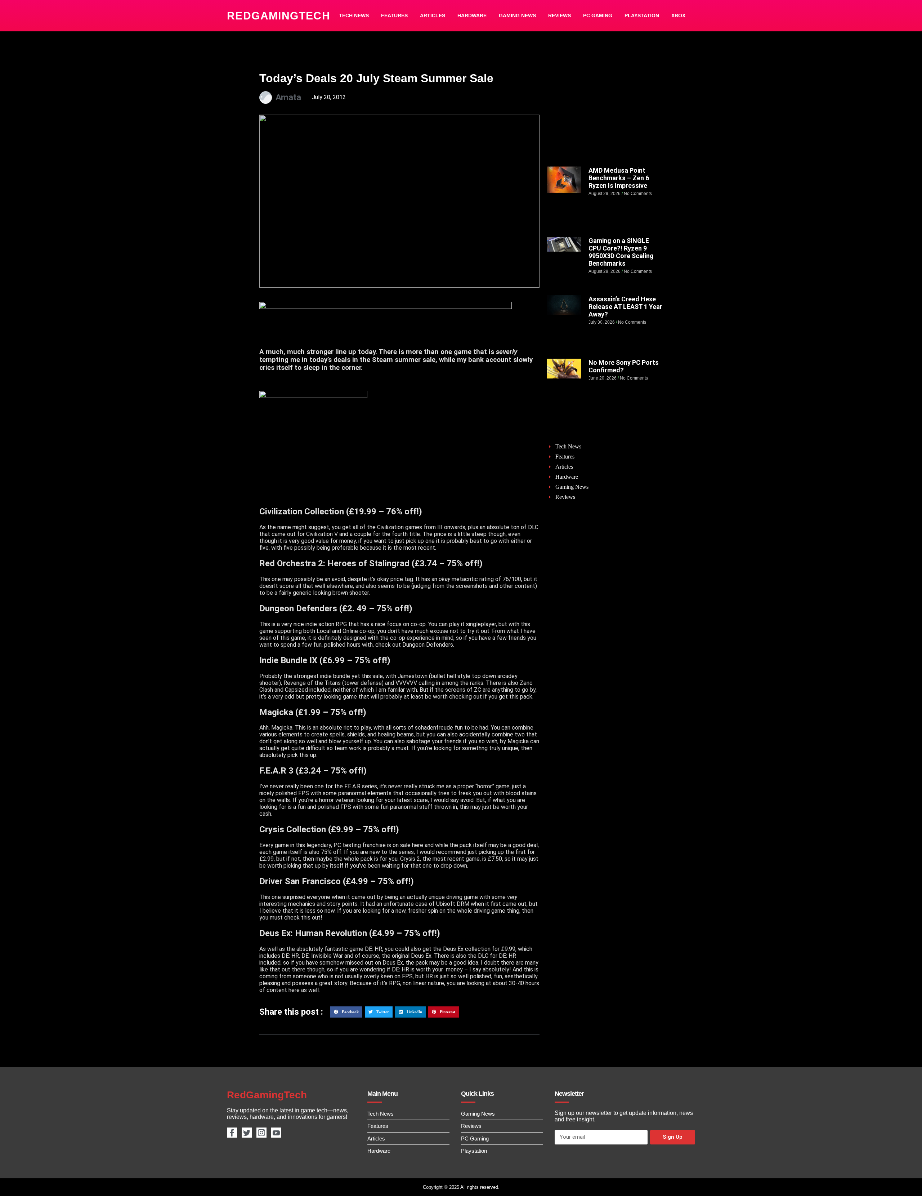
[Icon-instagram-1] (261, 1133)
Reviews (559, 15)
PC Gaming (597, 15)
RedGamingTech (278, 16)
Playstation (642, 15)
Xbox (678, 15)
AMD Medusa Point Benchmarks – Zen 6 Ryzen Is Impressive (618, 178)
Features (394, 15)
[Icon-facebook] (232, 1133)
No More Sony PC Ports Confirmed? (623, 366)
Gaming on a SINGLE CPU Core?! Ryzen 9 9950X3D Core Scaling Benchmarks (621, 252)
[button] (346, 1012)
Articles (432, 15)
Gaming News (517, 15)
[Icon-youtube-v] (276, 1133)
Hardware (472, 15)
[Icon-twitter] (247, 1133)
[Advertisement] (605, 114)
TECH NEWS (354, 15)
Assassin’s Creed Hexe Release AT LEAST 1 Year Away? (625, 306)
